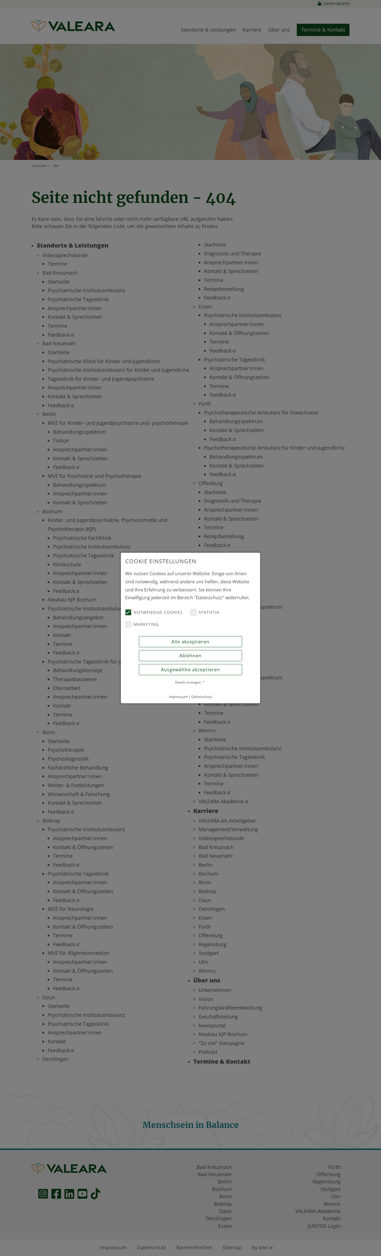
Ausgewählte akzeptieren (190, 670)
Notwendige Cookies (158, 612)
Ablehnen (190, 656)
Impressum (178, 696)
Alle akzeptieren (190, 642)
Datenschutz (201, 696)
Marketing (146, 624)
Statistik (209, 612)
